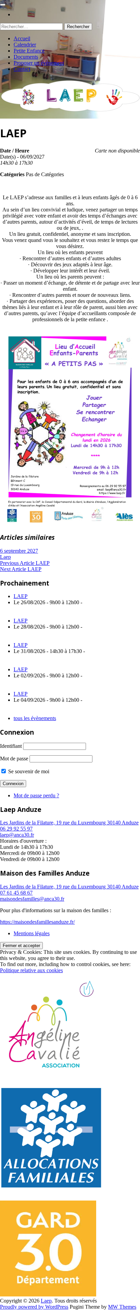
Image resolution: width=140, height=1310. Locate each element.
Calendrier (25, 44)
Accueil (22, 38)
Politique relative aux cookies (31, 970)
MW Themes (122, 1307)
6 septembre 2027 (19, 551)
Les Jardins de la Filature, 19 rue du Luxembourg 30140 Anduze (69, 822)
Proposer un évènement (39, 63)
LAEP (21, 596)
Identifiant (11, 746)
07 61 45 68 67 (16, 893)
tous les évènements (35, 718)
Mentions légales (32, 933)
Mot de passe (14, 758)
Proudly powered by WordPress (34, 1307)
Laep (5, 557)
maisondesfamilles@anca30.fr (32, 899)
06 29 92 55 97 (16, 829)
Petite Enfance (29, 51)
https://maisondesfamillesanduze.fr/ (37, 922)
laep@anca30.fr (17, 835)
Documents (26, 57)
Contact (22, 69)
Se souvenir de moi (28, 771)
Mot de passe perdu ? (36, 795)
